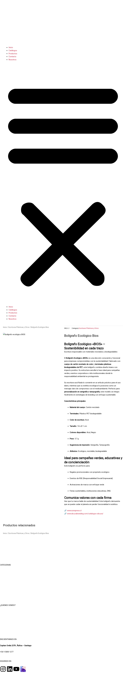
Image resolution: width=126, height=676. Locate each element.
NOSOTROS (63, 611)
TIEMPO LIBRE (63, 571)
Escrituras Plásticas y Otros (18, 327)
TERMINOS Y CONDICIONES (63, 618)
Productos (13, 53)
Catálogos (13, 50)
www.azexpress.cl (74, 510)
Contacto (12, 56)
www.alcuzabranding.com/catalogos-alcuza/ (85, 514)
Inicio (11, 47)
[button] (63, 184)
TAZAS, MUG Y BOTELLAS (63, 577)
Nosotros (12, 60)
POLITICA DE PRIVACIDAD (63, 624)
